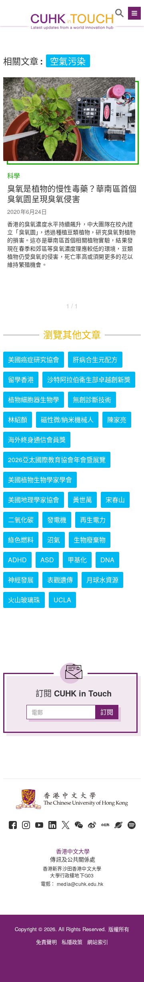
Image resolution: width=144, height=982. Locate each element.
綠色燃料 (21, 539)
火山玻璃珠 (24, 599)
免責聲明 (46, 942)
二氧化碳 (21, 519)
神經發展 (21, 579)
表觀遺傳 (60, 579)
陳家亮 (116, 419)
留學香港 (21, 379)
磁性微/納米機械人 (67, 419)
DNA (107, 559)
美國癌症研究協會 (33, 359)
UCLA (62, 599)
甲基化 (77, 559)
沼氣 (53, 539)
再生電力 (93, 519)
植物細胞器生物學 (33, 399)
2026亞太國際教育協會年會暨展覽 (57, 459)
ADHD (17, 559)
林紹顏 (17, 419)
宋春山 (115, 499)
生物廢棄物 (90, 539)
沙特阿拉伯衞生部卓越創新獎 (88, 379)
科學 (13, 176)
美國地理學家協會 (33, 499)
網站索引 (97, 942)
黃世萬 (82, 499)
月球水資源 (102, 579)
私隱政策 (72, 942)
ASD (47, 559)
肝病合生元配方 (95, 359)
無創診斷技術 (92, 399)
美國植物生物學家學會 (40, 479)
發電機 (56, 519)
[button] (133, 13)
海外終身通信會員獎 (37, 439)
